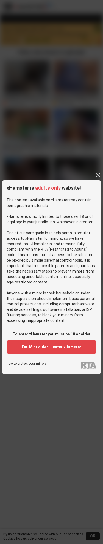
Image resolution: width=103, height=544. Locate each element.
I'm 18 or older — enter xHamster (51, 347)
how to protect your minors (27, 364)
